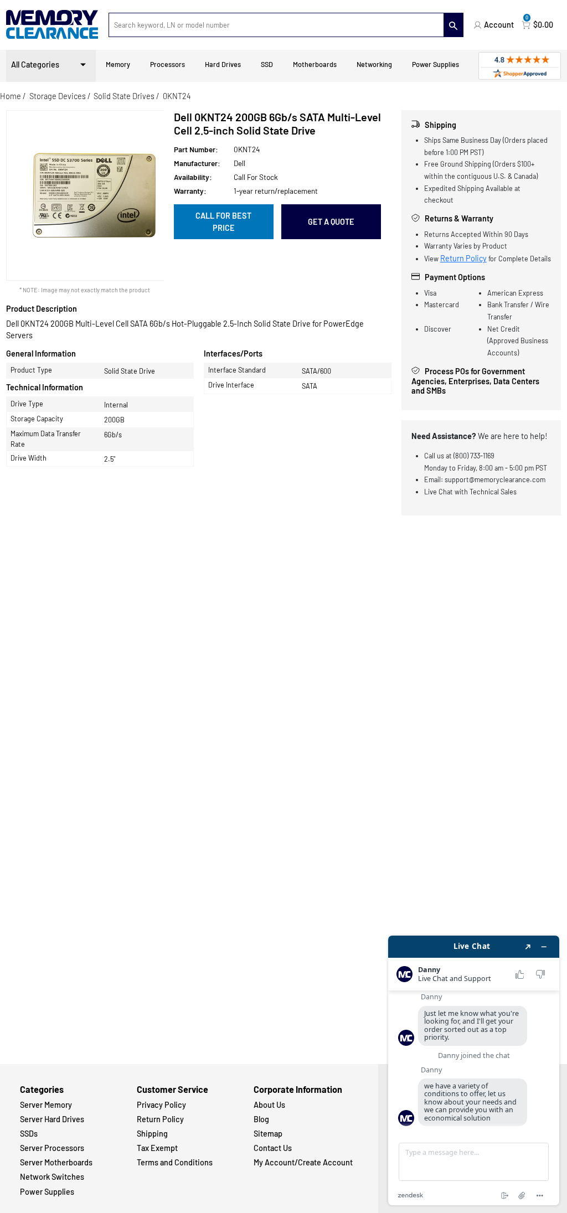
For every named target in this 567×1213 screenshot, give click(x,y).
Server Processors (52, 1148)
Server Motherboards (56, 1162)
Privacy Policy (161, 1104)
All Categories (35, 64)
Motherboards (315, 64)
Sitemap (268, 1133)
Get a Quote (331, 221)
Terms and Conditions (175, 1162)
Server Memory (46, 1104)
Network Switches (52, 1176)
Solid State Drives (124, 96)
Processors (167, 64)
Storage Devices (57, 96)
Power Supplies (435, 64)
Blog (261, 1119)
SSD (267, 64)
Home (10, 96)
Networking (374, 64)
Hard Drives (223, 64)
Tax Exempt (157, 1148)
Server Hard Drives (52, 1119)
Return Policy (463, 258)
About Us (269, 1104)
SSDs (29, 1133)
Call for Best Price (223, 222)
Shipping (152, 1133)
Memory (118, 64)
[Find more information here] (473, 1070)
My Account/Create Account (303, 1162)
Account (499, 24)
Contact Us (273, 1148)
